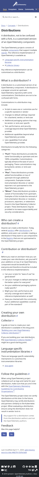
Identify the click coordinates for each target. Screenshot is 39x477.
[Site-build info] (36, 470)
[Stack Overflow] (11, 466)
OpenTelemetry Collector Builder (17, 340)
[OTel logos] (14, 466)
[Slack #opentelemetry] (30, 466)
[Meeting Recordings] (2, 470)
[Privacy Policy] (36, 466)
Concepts (11, 25)
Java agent (9, 366)
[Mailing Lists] (2, 466)
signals (4, 53)
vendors (11, 230)
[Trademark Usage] (29, 470)
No (11, 434)
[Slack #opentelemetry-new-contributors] (27, 466)
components (13, 50)
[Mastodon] (9, 466)
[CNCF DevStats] (33, 466)
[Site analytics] (6, 470)
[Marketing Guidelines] (33, 470)
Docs (3, 25)
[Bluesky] (5, 466)
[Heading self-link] (30, 80)
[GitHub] (24, 466)
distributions (24, 230)
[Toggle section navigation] (36, 17)
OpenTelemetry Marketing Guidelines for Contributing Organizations (15, 389)
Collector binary (12, 65)
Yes (4, 434)
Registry (9, 238)
